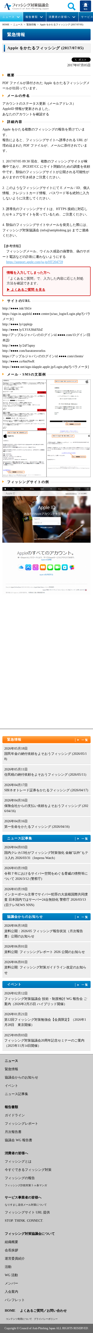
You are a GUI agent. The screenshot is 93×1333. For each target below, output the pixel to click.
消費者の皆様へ (59, 17)
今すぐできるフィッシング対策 (28, 1170)
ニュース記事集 (48, 838)
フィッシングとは (18, 1161)
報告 (86, 9)
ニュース (8, 17)
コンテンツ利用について (19, 1319)
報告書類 (32, 17)
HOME (5, 24)
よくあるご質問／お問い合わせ (43, 1310)
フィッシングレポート (21, 1123)
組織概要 (11, 1242)
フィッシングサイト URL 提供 (27, 1212)
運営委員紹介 (15, 1258)
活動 (8, 1267)
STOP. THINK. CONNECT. (24, 1220)
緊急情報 (31, 24)
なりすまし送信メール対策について (26, 1204)
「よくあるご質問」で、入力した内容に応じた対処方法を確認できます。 (45, 281)
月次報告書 (13, 1132)
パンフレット (15, 1300)
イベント (48, 984)
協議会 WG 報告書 (18, 1140)
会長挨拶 (11, 1250)
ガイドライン (15, 1115)
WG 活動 (11, 1275)
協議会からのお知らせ (48, 916)
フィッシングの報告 (20, 1178)
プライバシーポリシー (46, 1319)
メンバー (11, 1283)
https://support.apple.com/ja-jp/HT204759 (34, 262)
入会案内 (11, 1291)
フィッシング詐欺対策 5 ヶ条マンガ (26, 1185)
